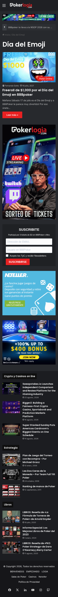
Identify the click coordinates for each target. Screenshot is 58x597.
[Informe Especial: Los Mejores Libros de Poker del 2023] (11, 532)
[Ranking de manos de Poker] (11, 491)
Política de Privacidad (29, 582)
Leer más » (12, 114)
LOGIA (45, 571)
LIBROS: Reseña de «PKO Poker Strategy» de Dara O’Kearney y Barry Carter (37, 547)
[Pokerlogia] (21, 5)
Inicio (7, 34)
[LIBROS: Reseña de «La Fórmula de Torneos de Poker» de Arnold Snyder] (11, 517)
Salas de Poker (18, 576)
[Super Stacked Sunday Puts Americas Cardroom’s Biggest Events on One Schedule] (11, 429)
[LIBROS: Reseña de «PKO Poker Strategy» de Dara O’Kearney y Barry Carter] (11, 548)
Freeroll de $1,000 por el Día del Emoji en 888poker (27, 92)
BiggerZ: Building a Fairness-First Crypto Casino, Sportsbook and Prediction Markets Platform (37, 409)
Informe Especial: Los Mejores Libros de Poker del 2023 (39, 531)
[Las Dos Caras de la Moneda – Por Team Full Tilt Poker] (11, 474)
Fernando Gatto (12, 85)
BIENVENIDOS (17, 571)
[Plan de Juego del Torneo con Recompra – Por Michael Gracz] (11, 460)
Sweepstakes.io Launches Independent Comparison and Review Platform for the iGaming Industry (39, 389)
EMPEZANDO (32, 571)
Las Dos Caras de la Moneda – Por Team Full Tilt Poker (39, 474)
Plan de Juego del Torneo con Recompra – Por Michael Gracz (37, 459)
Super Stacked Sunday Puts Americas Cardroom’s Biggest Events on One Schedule (39, 430)
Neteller (43, 576)
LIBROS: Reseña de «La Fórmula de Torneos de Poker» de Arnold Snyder (37, 516)
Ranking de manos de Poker (39, 486)
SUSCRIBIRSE (18, 262)
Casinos (32, 576)
